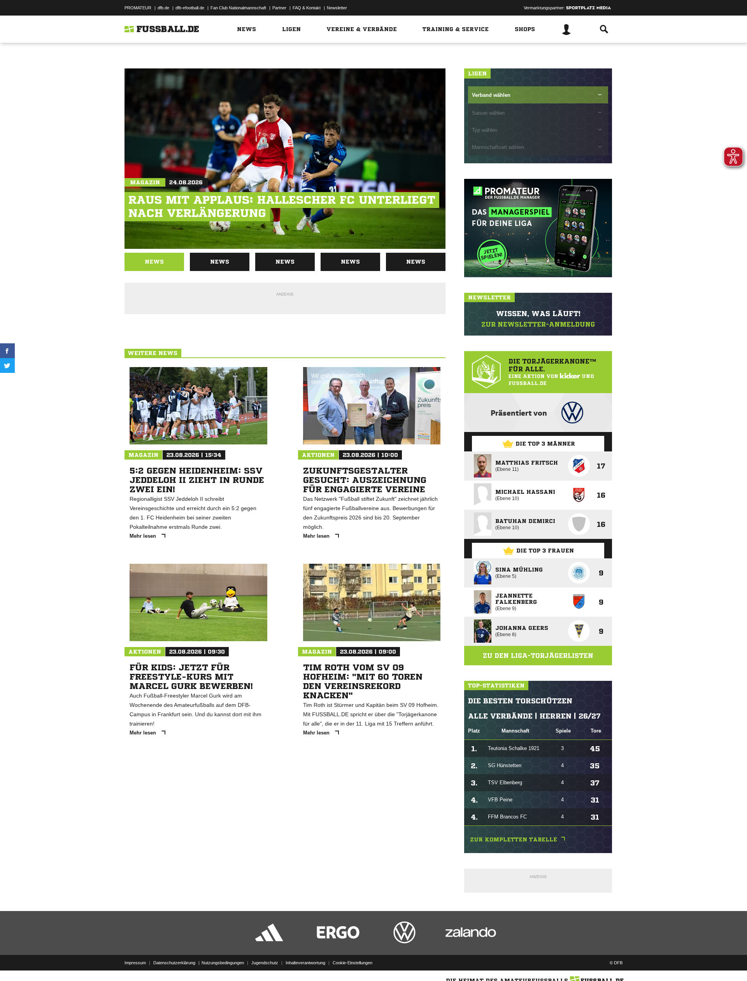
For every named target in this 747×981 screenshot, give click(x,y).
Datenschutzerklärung (174, 962)
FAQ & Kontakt (307, 7)
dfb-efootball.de (189, 7)
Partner (279, 7)
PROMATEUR (137, 7)
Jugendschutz (264, 962)
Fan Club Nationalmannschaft (238, 7)
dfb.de (163, 7)
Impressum (135, 962)
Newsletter (337, 7)
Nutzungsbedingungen (223, 962)
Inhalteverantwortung (305, 962)
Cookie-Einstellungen (352, 962)
